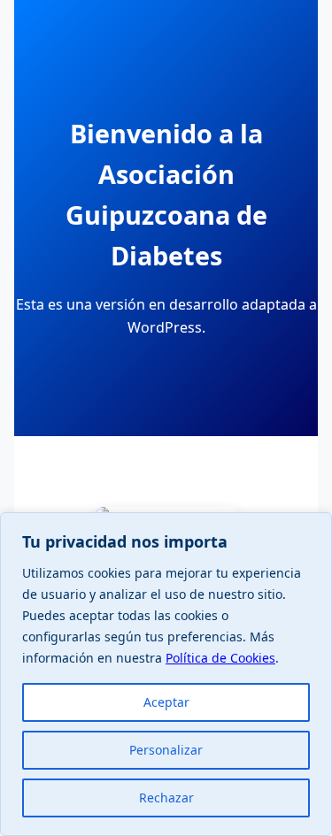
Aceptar (166, 702)
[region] (166, 674)
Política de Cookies (220, 657)
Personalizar (166, 749)
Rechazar (166, 797)
